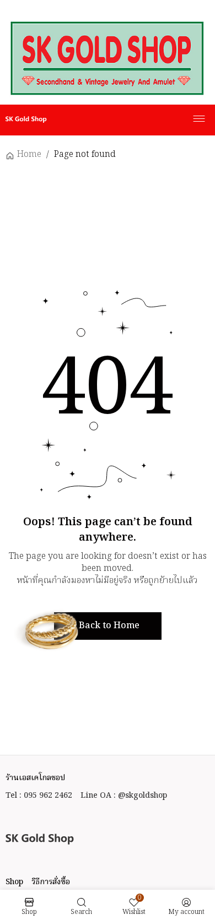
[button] (108, 626)
